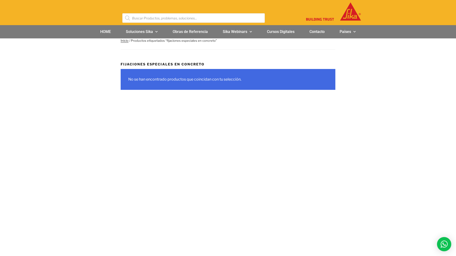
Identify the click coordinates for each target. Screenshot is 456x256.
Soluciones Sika (139, 31)
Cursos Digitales (280, 31)
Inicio (124, 40)
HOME (105, 31)
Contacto (317, 31)
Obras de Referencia (190, 31)
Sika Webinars (235, 31)
